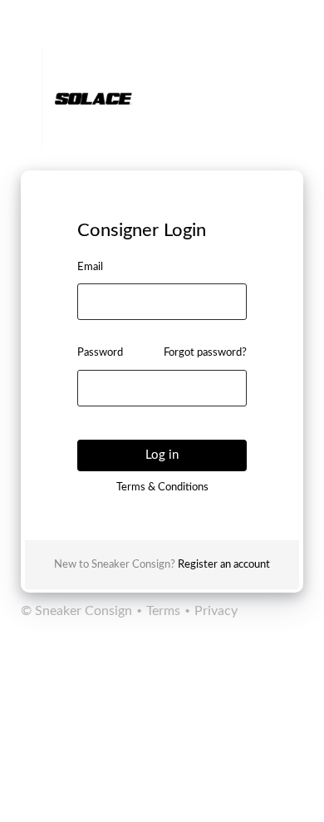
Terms (163, 611)
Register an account (224, 564)
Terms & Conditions (162, 487)
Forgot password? (205, 352)
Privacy (214, 611)
